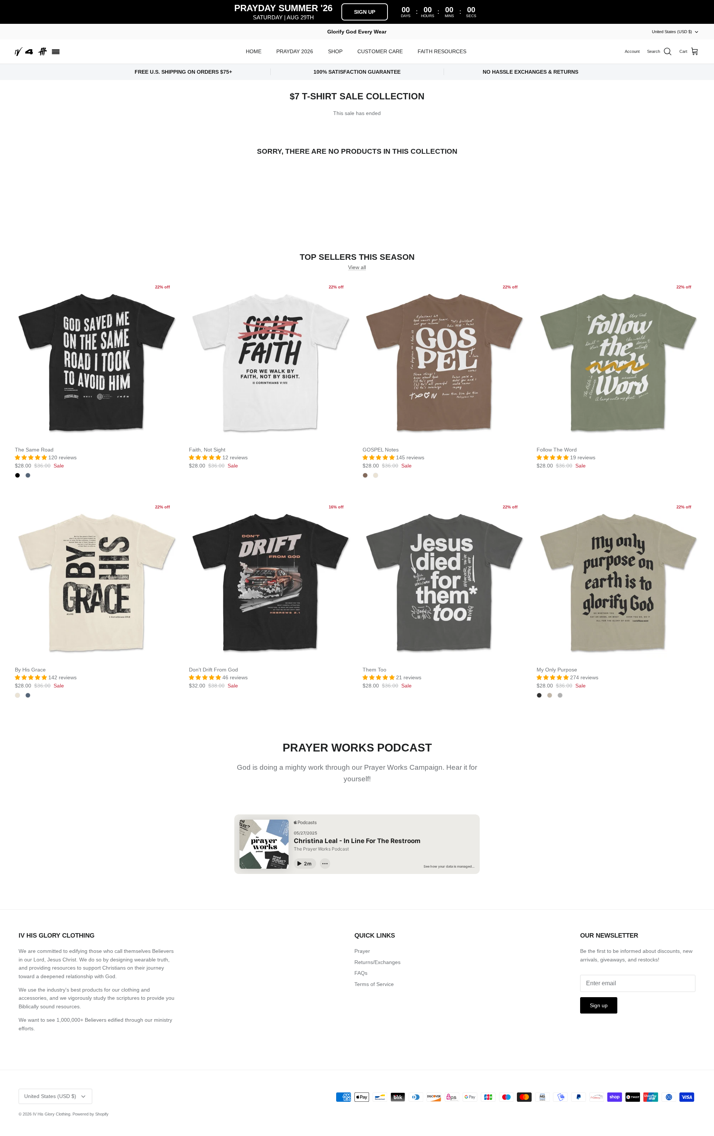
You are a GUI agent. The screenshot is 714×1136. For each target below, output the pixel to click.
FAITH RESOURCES (442, 51)
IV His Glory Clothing (51, 1114)
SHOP (335, 51)
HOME (253, 51)
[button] (31, 457)
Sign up (599, 1005)
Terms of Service (374, 984)
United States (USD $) (672, 31)
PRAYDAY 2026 (294, 51)
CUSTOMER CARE (380, 51)
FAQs (360, 973)
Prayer (362, 951)
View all (357, 267)
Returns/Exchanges (377, 962)
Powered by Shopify (91, 1114)
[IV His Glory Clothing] (37, 51)
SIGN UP (364, 12)
